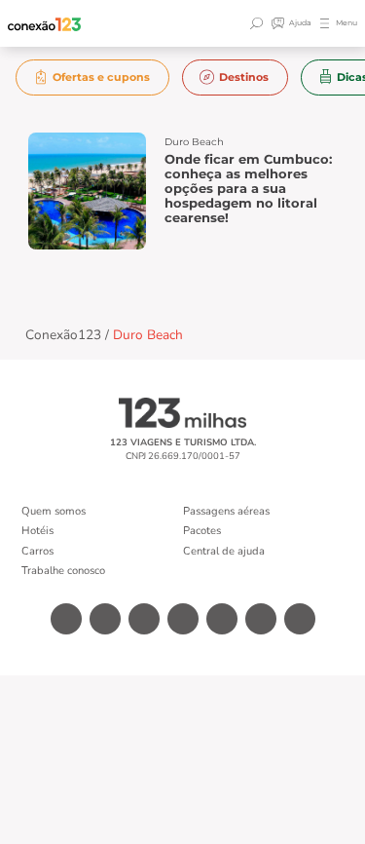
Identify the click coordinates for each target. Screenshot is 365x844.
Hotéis (37, 530)
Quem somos (53, 511)
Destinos (244, 77)
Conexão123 (63, 335)
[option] (93, 77)
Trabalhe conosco (63, 570)
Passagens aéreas (226, 511)
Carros (37, 551)
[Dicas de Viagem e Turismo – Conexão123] (45, 24)
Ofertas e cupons (101, 77)
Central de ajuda (224, 551)
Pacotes (202, 530)
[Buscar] (259, 23)
